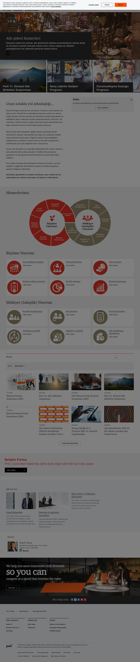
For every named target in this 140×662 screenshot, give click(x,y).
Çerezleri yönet (94, 5)
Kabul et (120, 5)
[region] (70, 5)
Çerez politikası (56, 6)
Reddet (107, 5)
